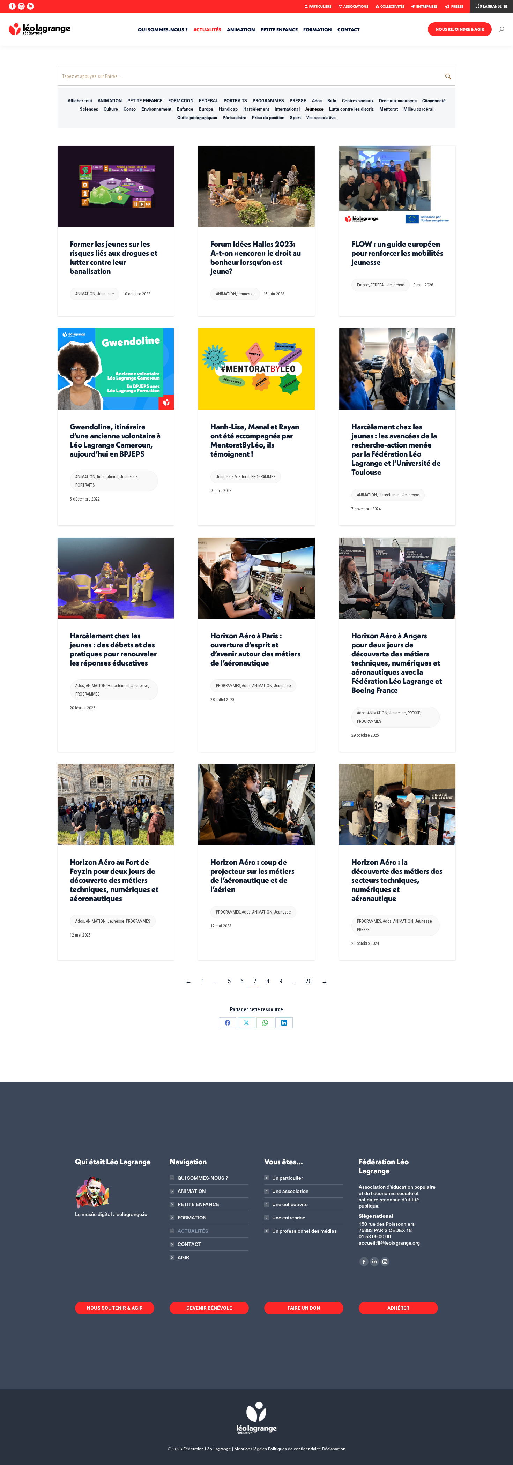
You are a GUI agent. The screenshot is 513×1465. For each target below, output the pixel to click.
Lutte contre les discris (351, 109)
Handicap (228, 109)
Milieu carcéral (418, 109)
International (287, 109)
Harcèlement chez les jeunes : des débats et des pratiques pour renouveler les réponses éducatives (113, 649)
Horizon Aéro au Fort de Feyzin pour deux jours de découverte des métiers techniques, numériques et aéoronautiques (114, 880)
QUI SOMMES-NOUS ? (203, 1178)
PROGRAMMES (268, 100)
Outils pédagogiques (197, 117)
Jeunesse (314, 109)
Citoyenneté (434, 100)
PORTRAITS (235, 100)
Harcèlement (256, 109)
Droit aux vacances (398, 100)
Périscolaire (234, 117)
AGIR (183, 1257)
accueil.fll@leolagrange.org (389, 1242)
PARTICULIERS (320, 6)
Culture (111, 109)
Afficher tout (80, 100)
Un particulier (287, 1178)
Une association (290, 1191)
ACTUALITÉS (193, 1231)
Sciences (89, 109)
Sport (295, 117)
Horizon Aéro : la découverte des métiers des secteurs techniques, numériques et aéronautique (397, 880)
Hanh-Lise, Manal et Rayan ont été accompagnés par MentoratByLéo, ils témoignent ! (254, 440)
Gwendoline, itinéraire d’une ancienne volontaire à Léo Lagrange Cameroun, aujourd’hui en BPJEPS (115, 440)
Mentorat (388, 109)
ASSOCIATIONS (356, 6)
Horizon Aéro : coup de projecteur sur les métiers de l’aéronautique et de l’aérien (252, 875)
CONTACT (189, 1244)
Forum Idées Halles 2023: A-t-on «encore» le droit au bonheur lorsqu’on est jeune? (255, 257)
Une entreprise (288, 1218)
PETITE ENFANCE (145, 100)
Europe (206, 109)
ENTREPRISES (427, 6)
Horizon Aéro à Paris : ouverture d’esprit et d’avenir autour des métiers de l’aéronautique (255, 649)
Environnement (156, 109)
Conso (130, 109)
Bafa (331, 100)
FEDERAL (208, 100)
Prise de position (268, 117)
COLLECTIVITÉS (392, 6)
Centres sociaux (357, 100)
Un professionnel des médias (304, 1231)
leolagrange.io (131, 1214)
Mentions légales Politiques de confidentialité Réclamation (289, 1448)
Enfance (185, 109)
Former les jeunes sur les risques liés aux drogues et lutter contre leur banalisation (113, 257)
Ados (317, 100)
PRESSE (457, 6)
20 (308, 981)
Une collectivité (290, 1204)
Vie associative (321, 117)
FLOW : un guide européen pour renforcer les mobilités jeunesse (397, 253)
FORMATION (180, 100)
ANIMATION (110, 100)
